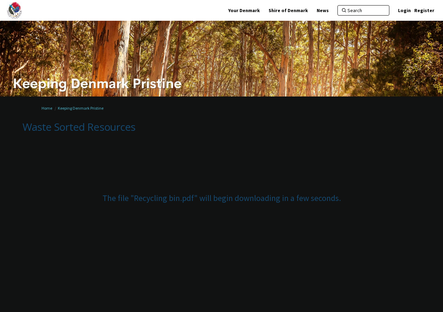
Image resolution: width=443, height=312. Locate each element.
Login (404, 10)
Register (424, 10)
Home (47, 108)
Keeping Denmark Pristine (80, 108)
